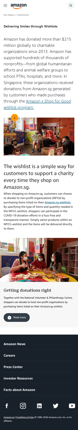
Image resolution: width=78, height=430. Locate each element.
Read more (19, 317)
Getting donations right (27, 290)
